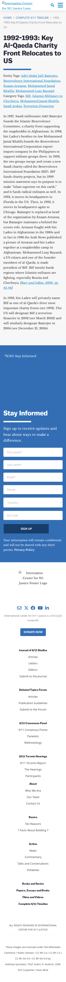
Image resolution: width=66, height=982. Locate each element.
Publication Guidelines (33, 703)
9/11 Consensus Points (33, 730)
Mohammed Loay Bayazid (35, 91)
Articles (33, 657)
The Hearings (33, 769)
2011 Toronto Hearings (33, 756)
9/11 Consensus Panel (33, 723)
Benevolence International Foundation (31, 81)
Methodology (33, 743)
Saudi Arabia (12, 106)
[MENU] (60, 5)
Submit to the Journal (33, 676)
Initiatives (33, 870)
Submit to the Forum (33, 709)
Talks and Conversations (33, 863)
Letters (33, 663)
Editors (33, 670)
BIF (28, 96)
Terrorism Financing (38, 106)
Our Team (33, 797)
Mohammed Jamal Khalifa (39, 101)
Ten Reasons (33, 824)
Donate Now (33, 632)
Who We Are (33, 791)
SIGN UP (26, 529)
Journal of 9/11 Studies (33, 650)
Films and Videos (33, 897)
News (33, 850)
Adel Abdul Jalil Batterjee (39, 76)
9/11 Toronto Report (33, 763)
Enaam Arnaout (14, 86)
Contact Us (33, 803)
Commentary (33, 857)
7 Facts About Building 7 (33, 830)
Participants (33, 776)
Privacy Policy (24, 549)
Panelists (33, 736)
